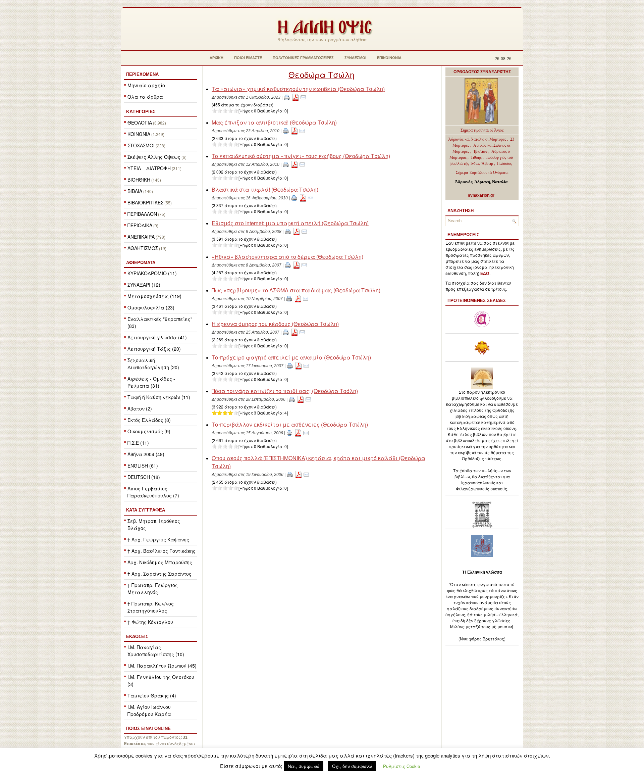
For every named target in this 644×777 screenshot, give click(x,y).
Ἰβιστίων (480, 151)
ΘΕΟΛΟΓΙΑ (139, 122)
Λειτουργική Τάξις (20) (154, 348)
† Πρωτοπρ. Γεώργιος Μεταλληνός (152, 588)
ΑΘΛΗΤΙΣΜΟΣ (142, 248)
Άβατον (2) (139, 408)
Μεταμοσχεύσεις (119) (154, 296)
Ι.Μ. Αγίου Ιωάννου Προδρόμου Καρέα (149, 710)
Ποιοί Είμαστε (248, 58)
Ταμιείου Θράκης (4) (151, 695)
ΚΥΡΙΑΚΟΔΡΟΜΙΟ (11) (152, 273)
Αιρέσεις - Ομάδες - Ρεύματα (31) (151, 382)
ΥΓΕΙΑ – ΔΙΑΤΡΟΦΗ (149, 168)
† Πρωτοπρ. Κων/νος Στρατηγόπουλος (150, 607)
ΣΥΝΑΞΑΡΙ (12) (143, 284)
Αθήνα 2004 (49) (145, 454)
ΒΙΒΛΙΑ (134, 191)
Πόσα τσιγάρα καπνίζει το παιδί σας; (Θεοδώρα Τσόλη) (285, 391)
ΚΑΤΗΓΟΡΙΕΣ (140, 111)
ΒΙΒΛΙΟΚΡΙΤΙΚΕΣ (145, 202)
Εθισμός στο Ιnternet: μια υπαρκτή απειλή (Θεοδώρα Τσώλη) (290, 223)
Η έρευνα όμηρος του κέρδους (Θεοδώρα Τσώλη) (275, 324)
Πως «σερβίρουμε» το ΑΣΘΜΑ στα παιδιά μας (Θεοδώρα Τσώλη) (296, 290)
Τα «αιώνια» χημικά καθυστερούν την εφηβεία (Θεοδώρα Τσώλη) (298, 89)
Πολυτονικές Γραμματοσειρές (303, 58)
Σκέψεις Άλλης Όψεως (153, 156)
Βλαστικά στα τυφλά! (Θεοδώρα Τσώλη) (265, 189)
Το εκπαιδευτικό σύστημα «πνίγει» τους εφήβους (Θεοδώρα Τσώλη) (301, 156)
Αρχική (216, 58)
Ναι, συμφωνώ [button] (303, 766)
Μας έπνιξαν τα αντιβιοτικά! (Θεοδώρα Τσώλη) (274, 122)
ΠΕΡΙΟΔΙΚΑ (139, 225)
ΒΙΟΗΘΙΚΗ (138, 179)
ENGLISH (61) (142, 465)
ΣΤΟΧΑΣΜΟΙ (141, 145)
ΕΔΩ (484, 273)
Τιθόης (477, 157)
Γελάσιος (504, 163)
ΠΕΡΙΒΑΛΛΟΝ (142, 213)
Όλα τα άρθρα (145, 96)
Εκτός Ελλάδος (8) (149, 420)
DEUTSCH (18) (143, 477)
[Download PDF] (295, 97)
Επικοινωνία (389, 58)
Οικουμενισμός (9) (148, 431)
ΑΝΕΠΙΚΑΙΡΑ (141, 236)
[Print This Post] (286, 97)
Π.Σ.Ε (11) (138, 442)
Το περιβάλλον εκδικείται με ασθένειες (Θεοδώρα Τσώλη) (290, 424)
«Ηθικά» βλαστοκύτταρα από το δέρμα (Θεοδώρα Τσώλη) (287, 256)
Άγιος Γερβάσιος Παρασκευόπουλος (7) (153, 492)
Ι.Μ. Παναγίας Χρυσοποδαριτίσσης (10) (155, 651)
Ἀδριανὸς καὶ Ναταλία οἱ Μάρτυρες (477, 139)
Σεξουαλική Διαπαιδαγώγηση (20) (153, 364)
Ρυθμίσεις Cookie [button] (401, 766)
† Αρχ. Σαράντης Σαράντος (159, 573)
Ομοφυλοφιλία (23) (150, 307)
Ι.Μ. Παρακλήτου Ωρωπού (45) (162, 665)
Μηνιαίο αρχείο (146, 85)
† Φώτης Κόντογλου (150, 622)
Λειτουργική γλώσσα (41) (157, 337)
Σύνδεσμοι (355, 58)
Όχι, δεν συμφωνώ (352, 766)
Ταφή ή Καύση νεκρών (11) (158, 397)
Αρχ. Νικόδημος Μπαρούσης (159, 562)
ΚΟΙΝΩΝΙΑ (138, 134)
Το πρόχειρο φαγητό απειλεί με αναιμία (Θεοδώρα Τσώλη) (291, 357)
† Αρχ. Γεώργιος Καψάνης (158, 539)
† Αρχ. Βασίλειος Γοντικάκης (161, 550)
